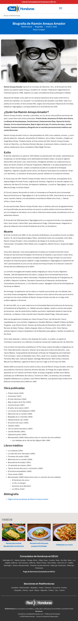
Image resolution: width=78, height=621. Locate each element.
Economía (56, 587)
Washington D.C (8, 560)
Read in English (39, 30)
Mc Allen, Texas (66, 560)
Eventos (64, 587)
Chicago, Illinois (32, 560)
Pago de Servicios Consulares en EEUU (39, 572)
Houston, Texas (54, 560)
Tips (56, 590)
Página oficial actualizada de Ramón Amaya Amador (28, 499)
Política (51, 590)
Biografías (39, 27)
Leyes (31, 590)
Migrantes (44, 590)
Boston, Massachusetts (21, 565)
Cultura (41, 587)
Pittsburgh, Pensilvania (58, 565)
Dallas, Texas (43, 560)
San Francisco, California (27, 563)
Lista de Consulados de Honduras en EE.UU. (39, 2)
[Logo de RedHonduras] (21, 8)
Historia (25, 590)
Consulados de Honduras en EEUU (39, 556)
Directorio (48, 587)
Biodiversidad (24, 587)
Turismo (62, 590)
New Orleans (52, 563)
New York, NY (62, 563)
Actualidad (14, 587)
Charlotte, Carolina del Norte (39, 565)
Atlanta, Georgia (20, 560)
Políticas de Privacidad (52, 614)
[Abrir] (60, 8)
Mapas (37, 590)
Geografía (17, 590)
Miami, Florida (41, 563)
